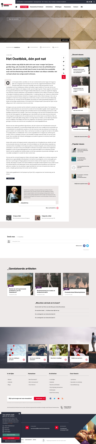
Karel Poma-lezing (54, 392)
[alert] (11, 427)
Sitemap (34, 439)
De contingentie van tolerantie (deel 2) (45, 314)
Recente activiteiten (54, 385)
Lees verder (10, 423)
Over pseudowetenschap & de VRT (83, 167)
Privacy (22, 439)
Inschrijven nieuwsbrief (61, 1)
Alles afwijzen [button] (11, 438)
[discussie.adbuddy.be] (48, 243)
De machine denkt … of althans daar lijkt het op (47, 310)
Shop (50, 1)
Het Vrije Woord (20, 1)
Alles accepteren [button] (11, 434)
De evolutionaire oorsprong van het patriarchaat (81, 159)
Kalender (10, 382)
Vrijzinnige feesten (37, 1)
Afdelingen (58, 7)
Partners (46, 1)
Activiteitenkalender (28, 1)
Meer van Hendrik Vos (51, 208)
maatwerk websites (21, 442)
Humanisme (67, 7)
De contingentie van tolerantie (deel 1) (45, 317)
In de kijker (24, 7)
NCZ (43, 1)
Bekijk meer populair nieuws (81, 183)
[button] (11, 440)
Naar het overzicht (14, 19)
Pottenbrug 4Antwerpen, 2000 (64, 429)
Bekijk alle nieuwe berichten (81, 136)
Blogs (9, 385)
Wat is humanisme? (33, 382)
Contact (75, 7)
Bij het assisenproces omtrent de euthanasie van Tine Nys (82, 150)
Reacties (56, 47)
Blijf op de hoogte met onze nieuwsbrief (25, 398)
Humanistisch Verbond (36, 7)
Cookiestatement (28, 439)
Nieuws (9, 379)
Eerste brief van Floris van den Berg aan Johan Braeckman (50, 307)
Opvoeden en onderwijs (76, 382)
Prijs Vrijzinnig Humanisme (56, 387)
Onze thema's (32, 385)
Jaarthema (73, 379)
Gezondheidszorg (75, 385)
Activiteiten (49, 7)
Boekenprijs (52, 390)
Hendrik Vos (17, 47)
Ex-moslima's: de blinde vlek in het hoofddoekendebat (82, 176)
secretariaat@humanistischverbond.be (40, 428)
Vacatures (53, 1)
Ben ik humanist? (33, 379)
